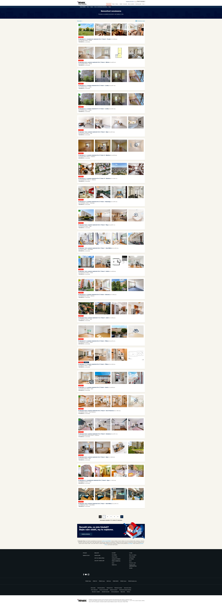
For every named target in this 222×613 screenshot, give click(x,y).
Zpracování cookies (127, 587)
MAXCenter (109, 581)
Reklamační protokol (118, 587)
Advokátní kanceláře (105, 591)
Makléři (121, 4)
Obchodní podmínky (101, 587)
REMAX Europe (102, 581)
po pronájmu (130, 543)
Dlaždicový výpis (141, 21)
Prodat (113, 4)
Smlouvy (128, 591)
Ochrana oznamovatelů (103, 589)
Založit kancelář (138, 4)
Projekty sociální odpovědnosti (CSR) (132, 566)
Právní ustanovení (94, 589)
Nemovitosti (108, 4)
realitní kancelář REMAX (106, 541)
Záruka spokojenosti (115, 591)
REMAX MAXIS (115, 581)
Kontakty (130, 568)
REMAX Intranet (123, 581)
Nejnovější (79, 21)
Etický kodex (93, 587)
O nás (143, 4)
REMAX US (95, 581)
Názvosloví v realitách (96, 591)
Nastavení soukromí (113, 589)
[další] (121, 516)
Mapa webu (123, 591)
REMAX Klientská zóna (132, 581)
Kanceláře (125, 4)
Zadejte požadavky (86, 534)
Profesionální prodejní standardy (125, 589)
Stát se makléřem (131, 4)
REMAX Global (88, 581)
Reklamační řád (110, 587)
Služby (116, 4)
